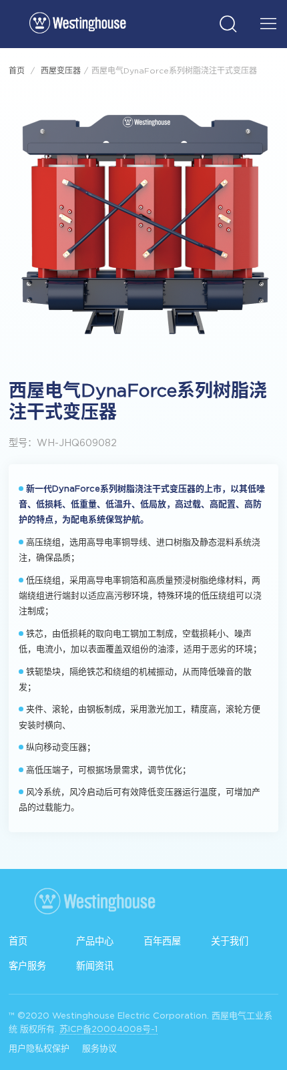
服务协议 (99, 1048)
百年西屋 (162, 941)
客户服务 (27, 965)
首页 (17, 70)
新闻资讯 (94, 965)
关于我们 (229, 941)
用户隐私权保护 (39, 1048)
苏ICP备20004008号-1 (108, 1029)
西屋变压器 (61, 70)
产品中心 (94, 941)
